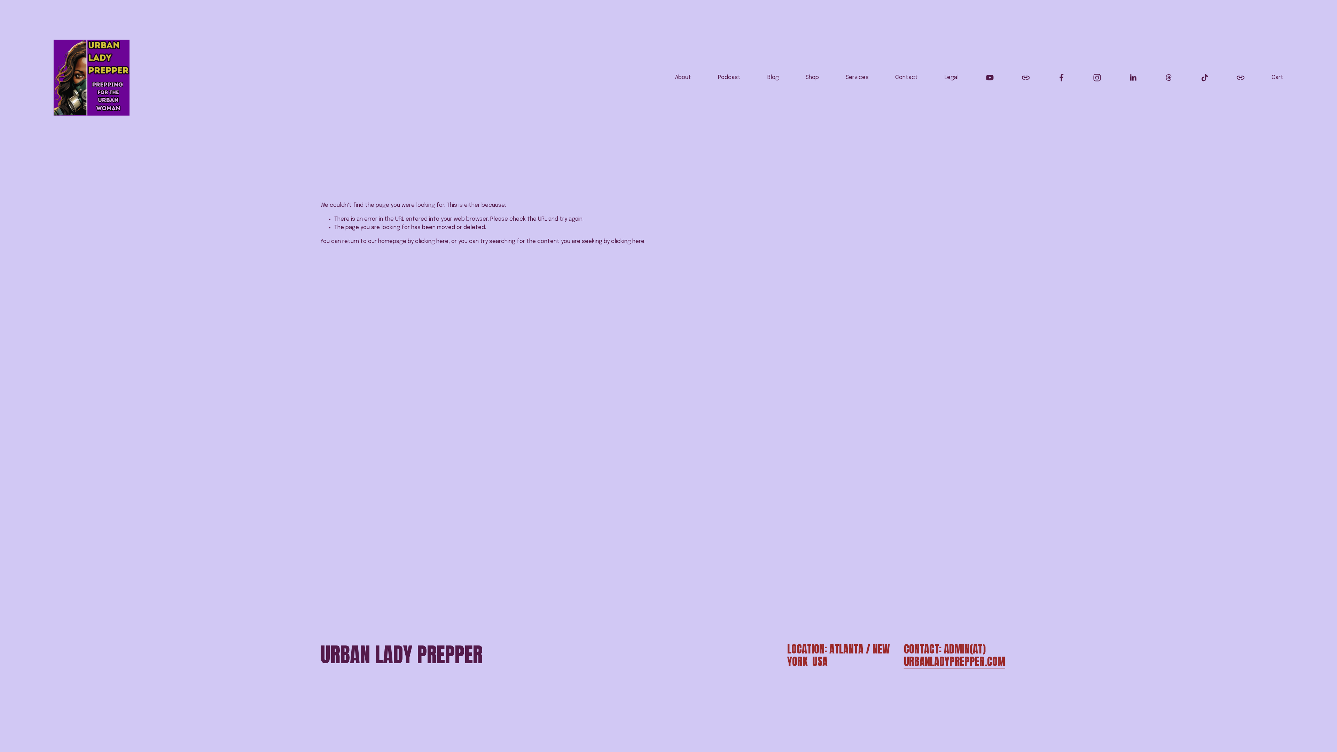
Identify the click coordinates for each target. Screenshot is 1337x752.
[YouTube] (989, 77)
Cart (1277, 77)
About (683, 77)
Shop (812, 77)
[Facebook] (1061, 77)
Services (857, 77)
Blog (773, 77)
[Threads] (1168, 77)
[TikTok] (1204, 77)
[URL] (1025, 77)
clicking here (431, 241)
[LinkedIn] (1132, 77)
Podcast (729, 77)
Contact (906, 77)
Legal (952, 77)
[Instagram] (1097, 77)
